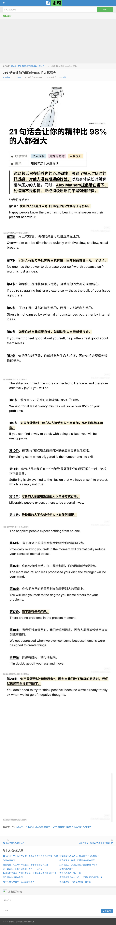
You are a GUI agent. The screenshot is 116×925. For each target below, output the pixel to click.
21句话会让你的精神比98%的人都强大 (29, 72)
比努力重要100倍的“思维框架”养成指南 (96, 842)
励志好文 (42, 66)
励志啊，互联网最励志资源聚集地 (58, 3)
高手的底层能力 (66, 868)
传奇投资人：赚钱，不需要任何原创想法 (77, 860)
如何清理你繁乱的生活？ (14, 842)
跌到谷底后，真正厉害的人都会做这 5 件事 (78, 864)
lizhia (19, 77)
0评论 (64, 77)
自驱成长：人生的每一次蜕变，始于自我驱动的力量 (25, 864)
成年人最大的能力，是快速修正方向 (19, 881)
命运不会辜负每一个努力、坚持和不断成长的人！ (81, 877)
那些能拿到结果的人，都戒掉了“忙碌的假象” (78, 856)
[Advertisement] (58, 40)
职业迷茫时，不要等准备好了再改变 (75, 881)
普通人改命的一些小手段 (70, 873)
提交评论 (107, 911)
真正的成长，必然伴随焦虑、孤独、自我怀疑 (22, 868)
